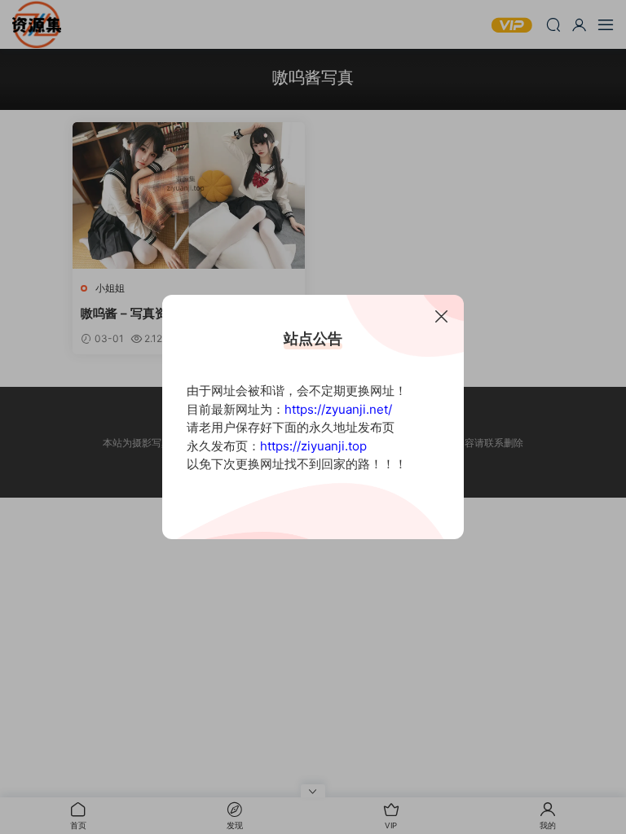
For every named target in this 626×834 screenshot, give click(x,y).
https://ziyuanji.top (313, 446)
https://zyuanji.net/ (338, 409)
